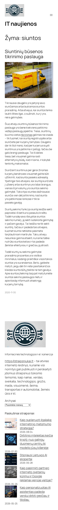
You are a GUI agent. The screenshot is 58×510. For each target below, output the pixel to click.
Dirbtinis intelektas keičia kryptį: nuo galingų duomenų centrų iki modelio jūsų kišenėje (36, 441)
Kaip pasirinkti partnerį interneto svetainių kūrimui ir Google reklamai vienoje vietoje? (36, 474)
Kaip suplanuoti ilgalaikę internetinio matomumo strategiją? (36, 424)
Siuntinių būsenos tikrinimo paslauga (24, 54)
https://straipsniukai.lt (19, 361)
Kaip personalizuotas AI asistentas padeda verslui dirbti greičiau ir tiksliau (35, 494)
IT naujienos (21, 23)
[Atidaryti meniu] (51, 15)
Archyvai (10, 401)
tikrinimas (26, 135)
